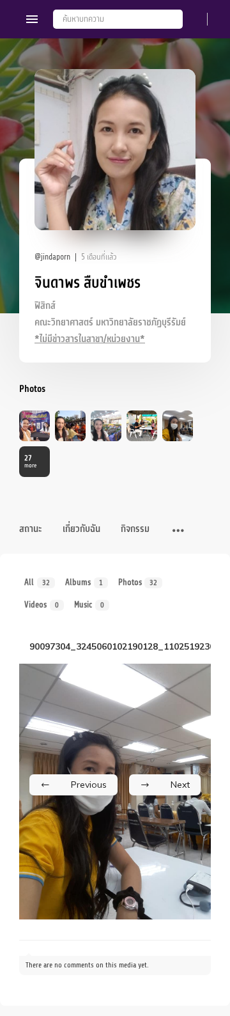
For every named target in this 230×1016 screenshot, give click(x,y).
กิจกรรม (135, 529)
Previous (89, 784)
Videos (41, 604)
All (37, 582)
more (30, 461)
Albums (84, 582)
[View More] (178, 531)
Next (180, 784)
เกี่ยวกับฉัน (81, 529)
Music (89, 604)
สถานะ (30, 529)
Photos (138, 582)
